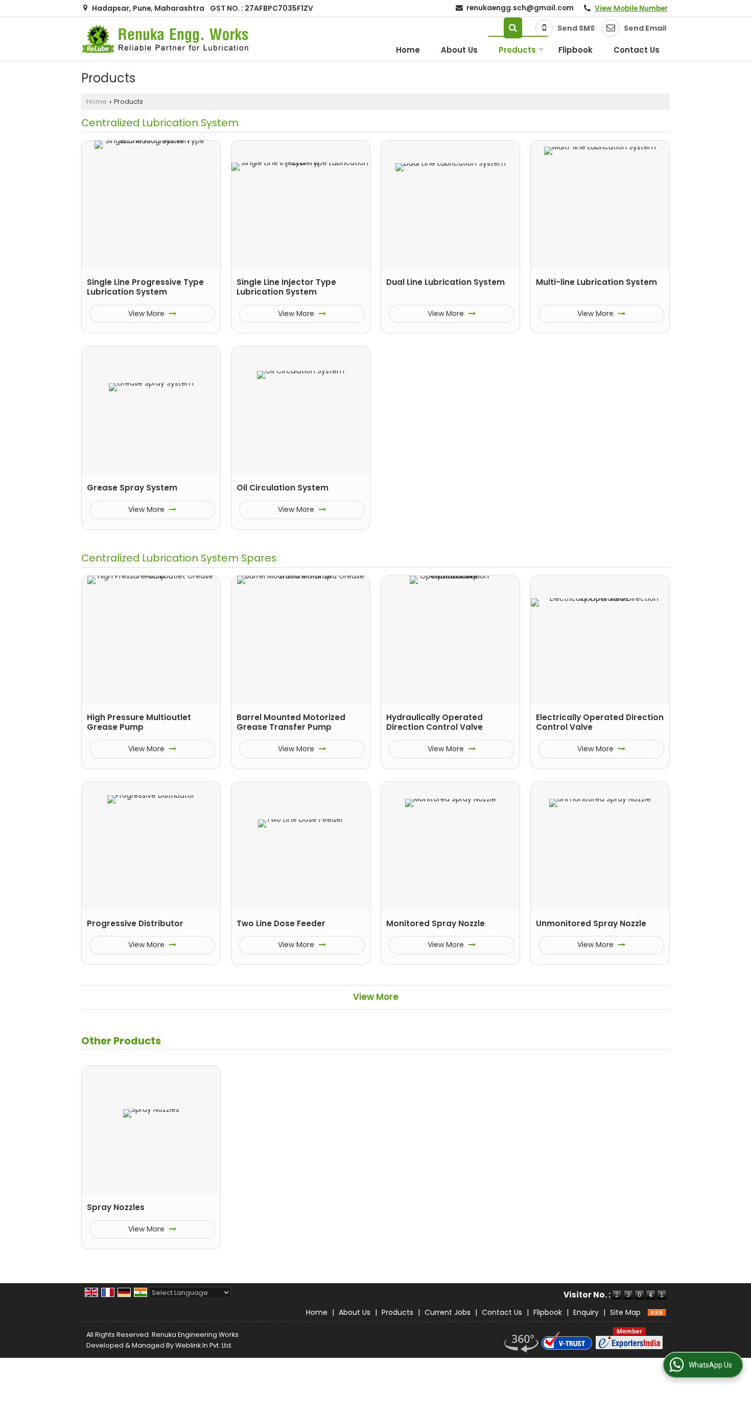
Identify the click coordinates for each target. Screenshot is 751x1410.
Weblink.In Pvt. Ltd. (203, 1345)
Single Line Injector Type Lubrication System (286, 287)
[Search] (513, 27)
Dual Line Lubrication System (445, 282)
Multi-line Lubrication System (596, 282)
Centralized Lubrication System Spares (178, 558)
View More (147, 313)
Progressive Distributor (135, 923)
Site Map (625, 1312)
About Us (459, 49)
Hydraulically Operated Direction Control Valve (434, 722)
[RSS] (657, 1312)
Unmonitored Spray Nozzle (591, 923)
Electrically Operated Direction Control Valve (600, 722)
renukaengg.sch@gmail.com (520, 8)
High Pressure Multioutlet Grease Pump (139, 722)
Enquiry (586, 1312)
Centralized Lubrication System (160, 123)
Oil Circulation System (282, 487)
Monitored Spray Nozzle (435, 923)
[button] (631, 8)
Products (517, 49)
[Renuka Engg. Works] (165, 39)
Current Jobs (448, 1312)
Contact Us (637, 49)
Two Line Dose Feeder (281, 923)
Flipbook (575, 49)
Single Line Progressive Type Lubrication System (145, 287)
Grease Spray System (132, 487)
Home (408, 49)
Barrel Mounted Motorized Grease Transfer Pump (291, 722)
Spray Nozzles (116, 1207)
